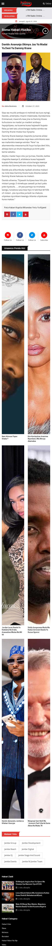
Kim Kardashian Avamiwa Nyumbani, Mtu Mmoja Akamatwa (38, 438)
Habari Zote (6, 924)
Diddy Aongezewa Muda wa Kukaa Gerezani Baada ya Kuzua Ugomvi (39, 630)
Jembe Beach (10, 849)
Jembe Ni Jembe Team (32, 861)
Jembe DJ (8, 855)
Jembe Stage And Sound (29, 855)
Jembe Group (10, 843)
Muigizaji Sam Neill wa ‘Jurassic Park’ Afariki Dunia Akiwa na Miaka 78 (39, 823)
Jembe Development (31, 843)
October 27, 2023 (32, 106)
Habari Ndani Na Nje (10, 941)
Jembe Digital (28, 849)
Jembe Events (10, 861)
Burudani (5, 936)
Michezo (5, 932)
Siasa (4, 928)
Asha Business (9, 106)
